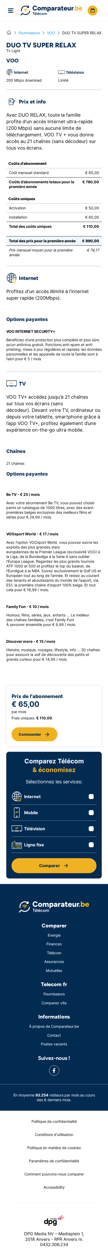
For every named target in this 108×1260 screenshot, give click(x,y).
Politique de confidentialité (54, 1121)
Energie (54, 935)
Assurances (54, 961)
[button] (93, 11)
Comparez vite (54, 1003)
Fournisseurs (54, 994)
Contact (54, 1035)
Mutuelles (54, 970)
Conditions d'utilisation (54, 1134)
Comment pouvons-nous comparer (54, 1174)
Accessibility (54, 1187)
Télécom (54, 953)
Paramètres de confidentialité (54, 1161)
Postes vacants (54, 1044)
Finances (54, 944)
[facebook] (54, 1070)
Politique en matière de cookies (54, 1147)
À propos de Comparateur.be (54, 1026)
